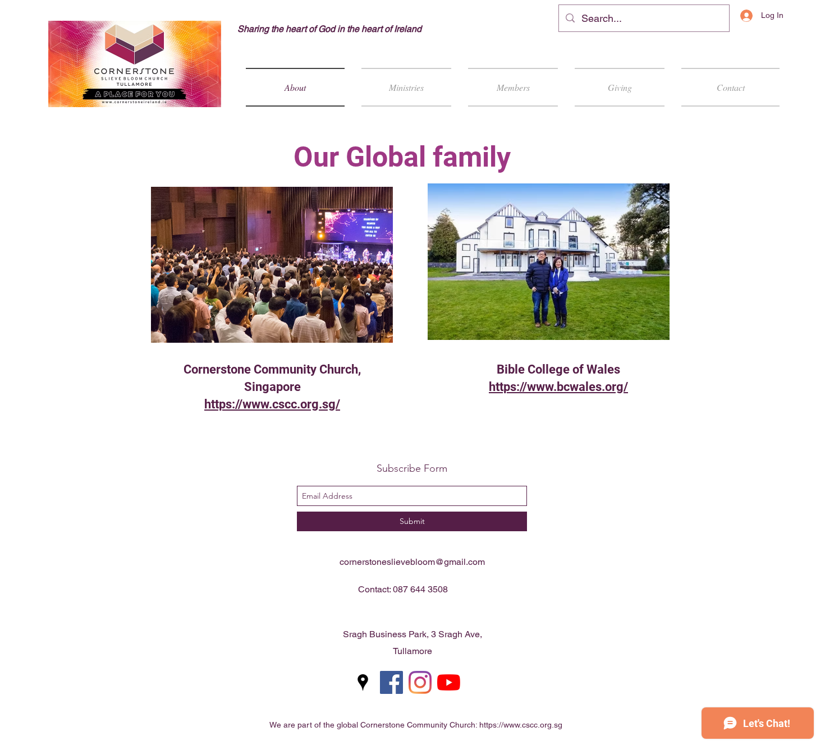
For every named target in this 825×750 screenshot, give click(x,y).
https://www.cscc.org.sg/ (272, 404)
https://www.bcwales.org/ (558, 387)
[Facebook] (391, 682)
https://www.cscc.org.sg (520, 724)
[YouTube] (448, 682)
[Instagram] (420, 682)
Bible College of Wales (558, 369)
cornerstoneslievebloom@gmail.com (412, 561)
